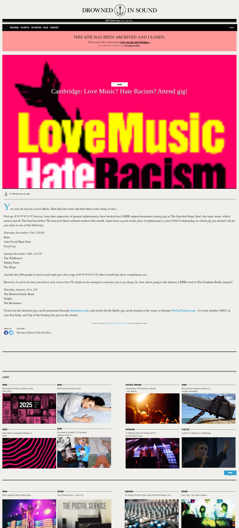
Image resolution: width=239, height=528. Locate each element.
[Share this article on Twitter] (11, 332)
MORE (230, 473)
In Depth (25, 27)
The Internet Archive (132, 45)
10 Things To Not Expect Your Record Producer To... (148, 495)
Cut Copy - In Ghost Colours (194, 495)
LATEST (5, 377)
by (12, 194)
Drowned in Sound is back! (69, 388)
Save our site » (119, 20)
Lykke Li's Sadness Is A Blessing (196, 433)
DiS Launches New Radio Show (16, 495)
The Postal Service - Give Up (70, 495)
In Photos (36, 27)
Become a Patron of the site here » (34, 332)
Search (231, 28)
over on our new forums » (135, 42)
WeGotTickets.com (183, 310)
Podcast (54, 27)
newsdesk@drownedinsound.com (118, 323)
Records (14, 27)
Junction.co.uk (79, 310)
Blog (45, 27)
